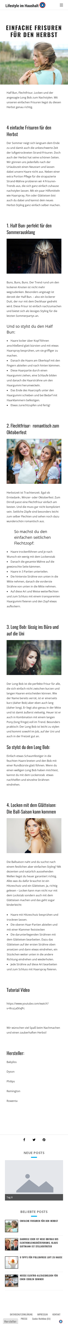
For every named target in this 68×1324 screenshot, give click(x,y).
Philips (11, 1081)
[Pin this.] (44, 1140)
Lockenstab (48, 556)
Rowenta (12, 1101)
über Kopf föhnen (38, 340)
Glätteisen (13, 900)
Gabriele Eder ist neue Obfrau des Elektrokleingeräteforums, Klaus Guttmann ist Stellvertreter (39, 1242)
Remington (14, 1091)
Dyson (11, 1071)
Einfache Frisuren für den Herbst (39, 1221)
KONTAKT (56, 1314)
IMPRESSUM (42, 1314)
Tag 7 (10, 1197)
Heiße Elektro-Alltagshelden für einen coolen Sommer (39, 1277)
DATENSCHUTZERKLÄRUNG (21, 1314)
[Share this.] (24, 1140)
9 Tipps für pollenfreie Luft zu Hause (41, 1257)
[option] (34, 1180)
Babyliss (12, 1062)
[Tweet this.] (34, 1140)
